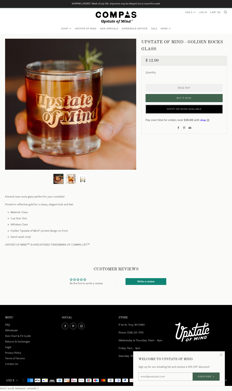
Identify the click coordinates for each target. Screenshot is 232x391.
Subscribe (204, 376)
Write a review (146, 281)
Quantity (151, 72)
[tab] (58, 179)
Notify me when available (184, 109)
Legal (8, 347)
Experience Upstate (135, 28)
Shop (64, 28)
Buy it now (184, 98)
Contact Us (11, 364)
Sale (154, 28)
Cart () (215, 12)
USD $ (189, 12)
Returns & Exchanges (17, 341)
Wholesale (11, 330)
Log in (203, 12)
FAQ (7, 324)
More (164, 28)
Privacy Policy (13, 352)
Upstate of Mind (85, 28)
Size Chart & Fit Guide (18, 336)
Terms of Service (15, 358)
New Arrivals (109, 28)
